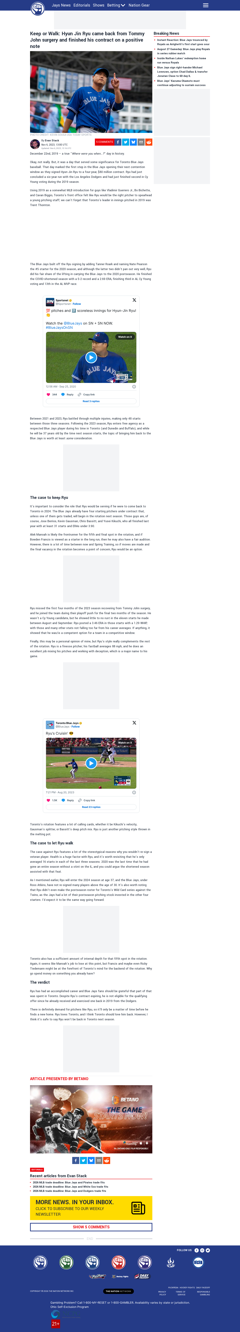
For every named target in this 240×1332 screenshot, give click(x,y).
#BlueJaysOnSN (59, 327)
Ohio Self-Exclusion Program (69, 1307)
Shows (98, 5)
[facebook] (117, 142)
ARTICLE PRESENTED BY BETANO (59, 1079)
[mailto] (141, 142)
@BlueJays (73, 323)
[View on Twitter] (134, 302)
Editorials (81, 5)
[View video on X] (91, 357)
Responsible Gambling (203, 1293)
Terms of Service (180, 1293)
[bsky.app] (133, 142)
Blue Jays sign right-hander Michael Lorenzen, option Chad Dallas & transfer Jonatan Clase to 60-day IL (182, 72)
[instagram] (202, 1250)
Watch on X (125, 336)
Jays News (61, 5)
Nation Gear (139, 5)
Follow (77, 303)
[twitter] (125, 142)
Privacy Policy (162, 1293)
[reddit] (148, 142)
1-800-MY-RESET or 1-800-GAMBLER (108, 1302)
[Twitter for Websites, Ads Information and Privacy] (134, 386)
